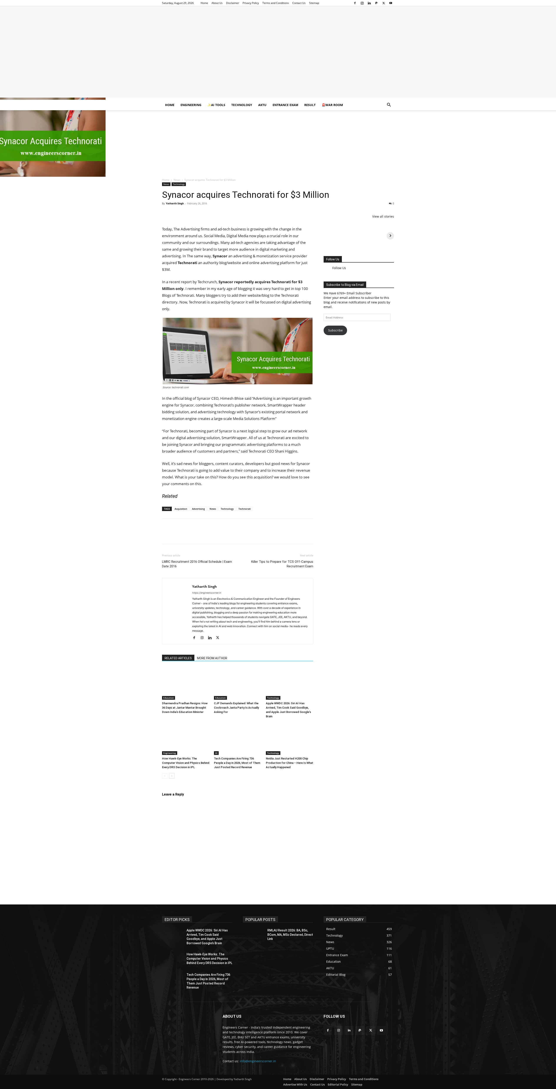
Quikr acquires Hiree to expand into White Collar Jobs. (211, 781)
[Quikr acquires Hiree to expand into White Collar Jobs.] (237, 751)
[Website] (227, 981)
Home (204, 3)
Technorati (244, 851)
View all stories (383, 216)
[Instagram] (362, 3)
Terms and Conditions (275, 3)
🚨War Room (332, 105)
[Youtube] (390, 3)
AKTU (262, 105)
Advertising (198, 851)
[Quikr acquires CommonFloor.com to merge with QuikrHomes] (237, 634)
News (177, 180)
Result (310, 105)
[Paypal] (376, 3)
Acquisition (181, 851)
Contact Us (299, 3)
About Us (217, 3)
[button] (389, 105)
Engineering (190, 105)
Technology (241, 105)
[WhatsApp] (196, 213)
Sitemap (314, 3)
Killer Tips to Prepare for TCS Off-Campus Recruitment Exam (282, 907)
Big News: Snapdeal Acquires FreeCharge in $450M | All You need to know (229, 555)
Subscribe (335, 327)
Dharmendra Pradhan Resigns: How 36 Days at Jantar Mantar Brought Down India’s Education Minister (185, 1050)
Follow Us (332, 259)
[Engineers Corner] (278, 20)
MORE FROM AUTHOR (212, 1001)
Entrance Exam (285, 105)
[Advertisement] (278, 67)
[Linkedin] (369, 3)
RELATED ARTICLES (178, 1001)
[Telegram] (216, 213)
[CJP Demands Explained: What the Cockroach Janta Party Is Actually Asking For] (237, 1026)
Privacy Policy (251, 3)
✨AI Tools (216, 105)
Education (168, 1040)
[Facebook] (355, 3)
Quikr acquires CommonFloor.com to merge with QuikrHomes (218, 664)
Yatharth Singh (175, 203)
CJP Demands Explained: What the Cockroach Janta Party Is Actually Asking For (236, 1050)
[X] (383, 3)
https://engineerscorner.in (206, 935)
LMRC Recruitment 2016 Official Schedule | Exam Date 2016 (197, 907)
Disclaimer (232, 3)
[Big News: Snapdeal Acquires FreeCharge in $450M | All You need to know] (237, 525)
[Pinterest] (186, 213)
